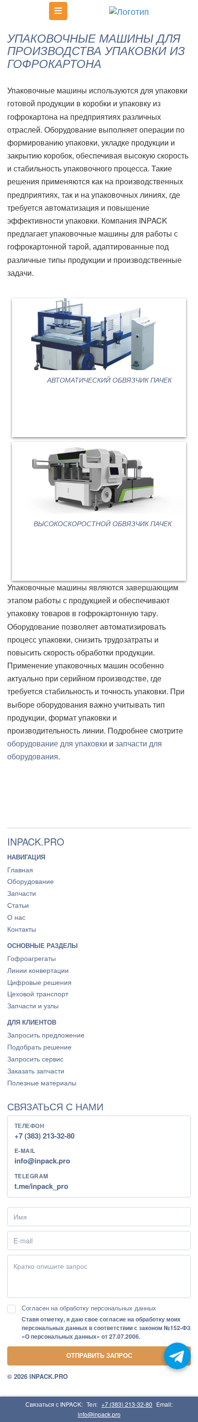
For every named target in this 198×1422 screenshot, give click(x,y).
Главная (20, 869)
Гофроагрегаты (31, 958)
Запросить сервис (35, 1058)
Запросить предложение (46, 1034)
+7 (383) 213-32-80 (44, 1135)
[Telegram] (177, 1356)
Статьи (18, 905)
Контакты (21, 929)
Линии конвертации (38, 970)
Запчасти (21, 893)
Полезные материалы (41, 1082)
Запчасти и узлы (33, 1005)
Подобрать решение (39, 1046)
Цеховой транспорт (37, 993)
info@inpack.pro (42, 1160)
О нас (16, 917)
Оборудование (30, 881)
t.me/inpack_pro (41, 1186)
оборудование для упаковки (57, 743)
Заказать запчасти (35, 1070)
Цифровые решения (39, 982)
